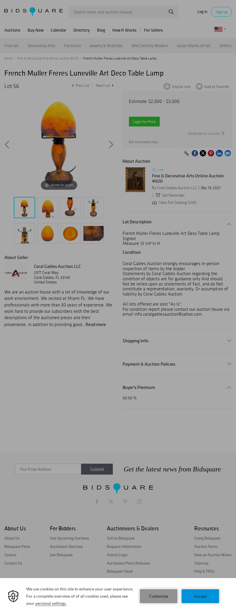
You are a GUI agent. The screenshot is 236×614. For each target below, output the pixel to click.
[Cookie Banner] (118, 596)
